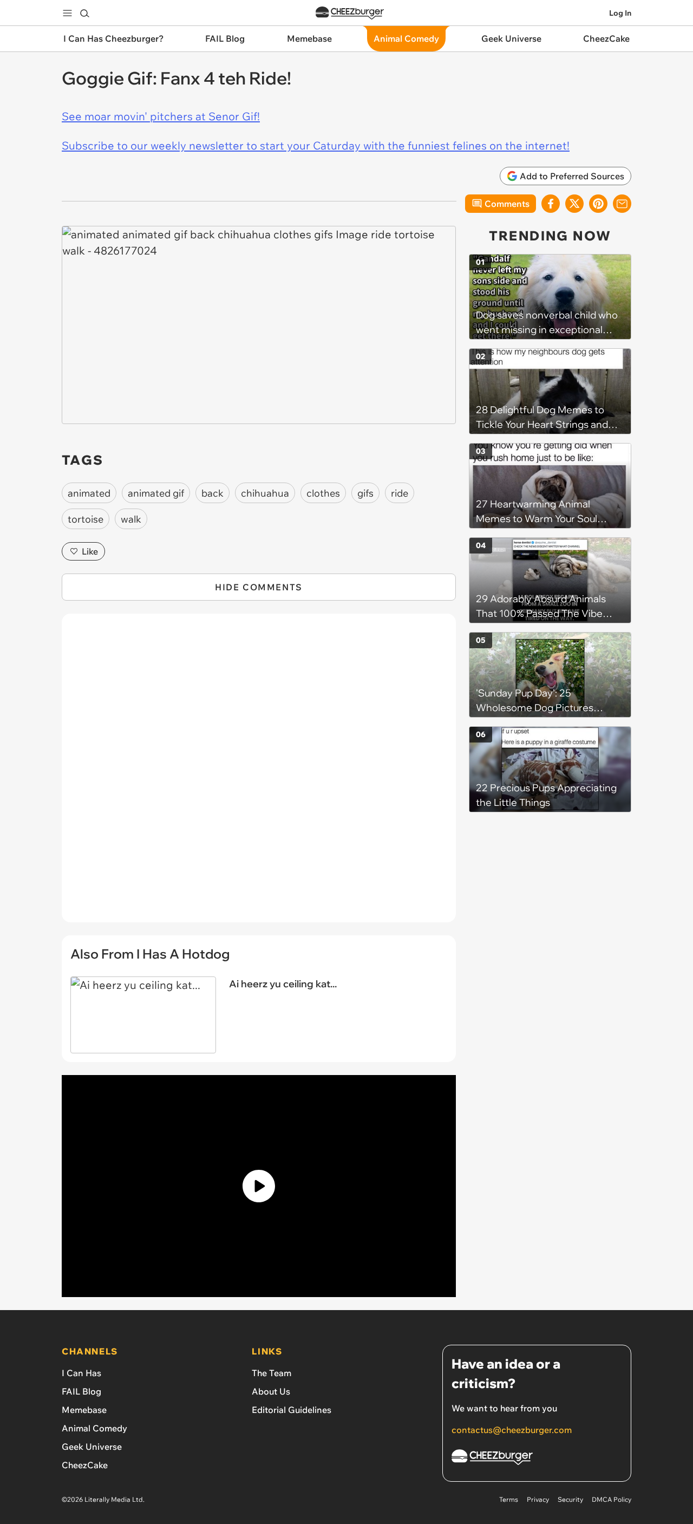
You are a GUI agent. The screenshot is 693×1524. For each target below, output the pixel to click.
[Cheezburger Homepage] (350, 13)
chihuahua (265, 493)
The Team (271, 1372)
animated (89, 493)
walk (131, 519)
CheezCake (85, 1465)
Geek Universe (92, 1446)
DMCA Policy (611, 1499)
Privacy (538, 1499)
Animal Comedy (94, 1428)
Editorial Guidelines (291, 1409)
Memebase (84, 1409)
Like (90, 551)
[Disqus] (258, 774)
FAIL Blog (81, 1391)
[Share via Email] (622, 203)
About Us (271, 1391)
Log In (620, 13)
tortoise (85, 519)
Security (570, 1499)
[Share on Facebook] (550, 203)
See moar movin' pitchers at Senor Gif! (161, 116)
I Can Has (81, 1372)
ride (399, 493)
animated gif (156, 493)
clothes (323, 493)
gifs (365, 493)
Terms (508, 1499)
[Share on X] (574, 203)
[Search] (84, 13)
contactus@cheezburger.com (512, 1429)
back (212, 493)
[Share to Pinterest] (598, 203)
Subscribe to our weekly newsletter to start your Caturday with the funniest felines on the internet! (316, 145)
